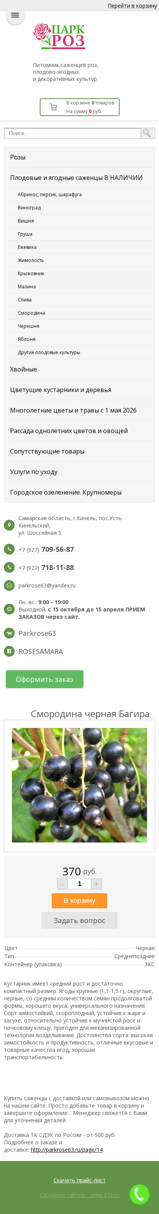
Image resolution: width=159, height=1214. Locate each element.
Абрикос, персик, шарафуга (50, 194)
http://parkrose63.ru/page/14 (67, 1149)
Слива (25, 299)
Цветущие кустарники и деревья (60, 389)
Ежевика (27, 247)
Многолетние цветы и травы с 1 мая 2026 (73, 410)
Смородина (31, 313)
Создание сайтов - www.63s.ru (79, 1195)
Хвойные (23, 369)
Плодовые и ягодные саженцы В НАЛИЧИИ (76, 177)
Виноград (29, 207)
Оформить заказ (44, 679)
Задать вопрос (79, 920)
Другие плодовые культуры (49, 352)
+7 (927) (46, 550)
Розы (17, 157)
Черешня (28, 326)
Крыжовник (31, 273)
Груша (25, 234)
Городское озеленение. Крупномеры (66, 492)
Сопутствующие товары (47, 451)
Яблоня (27, 339)
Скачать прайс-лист (80, 1180)
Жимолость (31, 260)
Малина (27, 286)
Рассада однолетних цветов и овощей (69, 430)
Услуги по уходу (34, 471)
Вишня (26, 220)
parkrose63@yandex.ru (47, 585)
